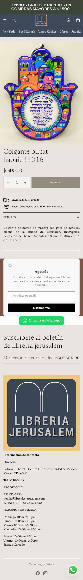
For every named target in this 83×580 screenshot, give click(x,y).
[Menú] (5, 20)
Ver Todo (9, 31)
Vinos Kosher (47, 31)
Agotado (55, 182)
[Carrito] (78, 20)
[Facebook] (37, 573)
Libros (64, 31)
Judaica (77, 31)
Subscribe (68, 357)
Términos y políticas (41, 564)
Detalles (9, 217)
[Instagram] (45, 573)
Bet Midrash (27, 31)
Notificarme (41, 307)
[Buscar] (14, 20)
